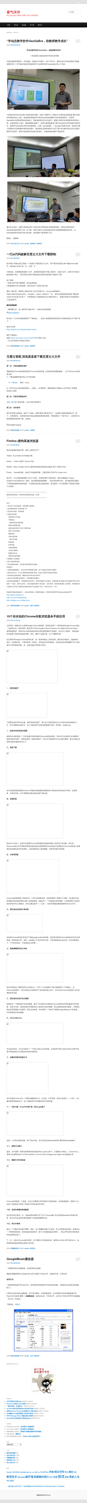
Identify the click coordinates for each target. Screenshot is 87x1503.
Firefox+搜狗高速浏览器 (23, 441)
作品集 (24, 25)
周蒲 (51, 1471)
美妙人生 (74, 1476)
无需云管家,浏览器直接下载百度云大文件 (33, 356)
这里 (12, 402)
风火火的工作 (15, 243)
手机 (75, 1472)
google (27, 243)
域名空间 (59, 1471)
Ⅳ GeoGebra (60, 1486)
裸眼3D (18, 1434)
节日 (8, 1480)
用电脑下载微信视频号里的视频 (30, 1431)
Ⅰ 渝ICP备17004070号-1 (14, 1486)
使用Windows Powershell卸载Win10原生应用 (22, 1411)
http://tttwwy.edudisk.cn (15, 595)
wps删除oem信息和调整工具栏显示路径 (20, 1413)
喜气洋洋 (13, 11)
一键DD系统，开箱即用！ (15, 1406)
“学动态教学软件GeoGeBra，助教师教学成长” (37, 41)
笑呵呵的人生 (11, 1460)
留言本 (40, 25)
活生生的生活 (11, 1455)
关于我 (32, 25)
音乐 (31, 1356)
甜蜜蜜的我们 (15, 1248)
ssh (33, 1472)
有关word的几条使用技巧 (31, 1436)
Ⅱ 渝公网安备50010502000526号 (33, 1486)
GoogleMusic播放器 (20, 1259)
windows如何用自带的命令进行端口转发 (20, 1408)
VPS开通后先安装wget (14, 1401)
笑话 (61, 1476)
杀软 (19, 1477)
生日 (51, 1477)
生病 (55, 1476)
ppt (28, 1472)
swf (36, 1472)
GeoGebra (16, 1472)
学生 (66, 1472)
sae (30, 1472)
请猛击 (17, 1304)
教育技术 (33, 243)
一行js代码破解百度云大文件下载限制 (31, 254)
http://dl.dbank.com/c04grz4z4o (18, 600)
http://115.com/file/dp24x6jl (16, 597)
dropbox (9, 1472)
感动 (71, 1471)
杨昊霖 (23, 1477)
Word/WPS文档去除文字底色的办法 (18, 1418)
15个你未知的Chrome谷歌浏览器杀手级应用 (36, 616)
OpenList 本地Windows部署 (16, 1404)
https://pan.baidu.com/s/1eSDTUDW (24, 338)
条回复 (32, 430)
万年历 (16, 25)
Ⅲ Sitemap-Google (50, 1486)
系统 (31, 605)
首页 (8, 25)
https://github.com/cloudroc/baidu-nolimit (21, 329)
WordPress (44, 1472)
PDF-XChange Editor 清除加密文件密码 (20, 1416)
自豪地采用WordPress (43, 1495)
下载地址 (14, 382)
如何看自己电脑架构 (27, 1426)
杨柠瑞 (29, 1476)
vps (39, 1472)
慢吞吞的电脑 (15, 346)
